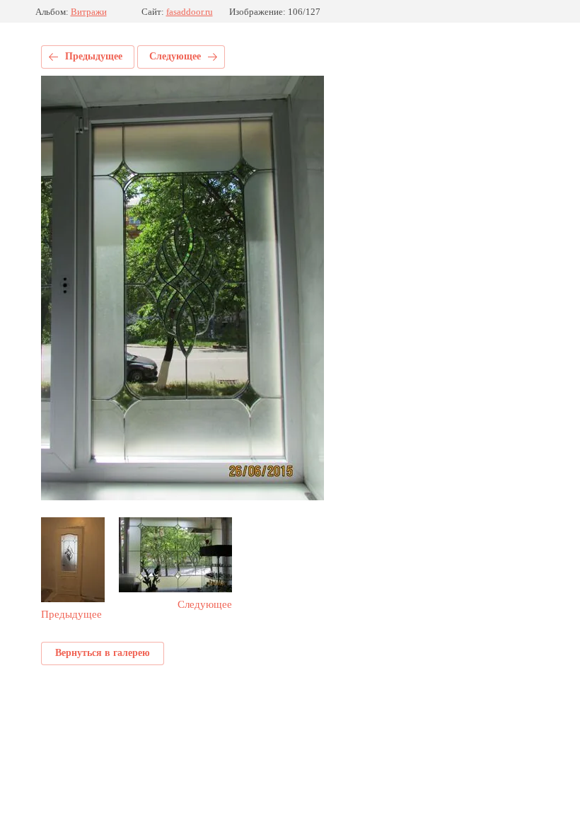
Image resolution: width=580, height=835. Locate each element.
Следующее (175, 56)
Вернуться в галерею (102, 652)
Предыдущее (93, 56)
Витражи (89, 11)
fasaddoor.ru (189, 11)
